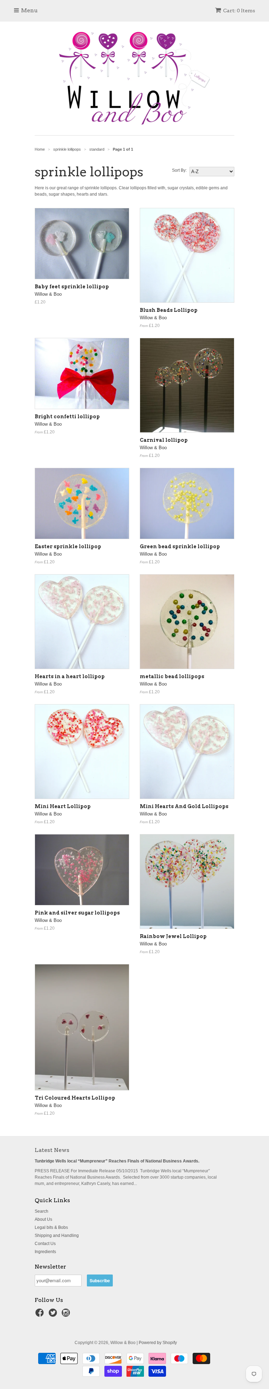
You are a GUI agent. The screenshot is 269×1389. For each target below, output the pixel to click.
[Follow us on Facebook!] (40, 1315)
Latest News (52, 1150)
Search (41, 1211)
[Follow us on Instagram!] (67, 1315)
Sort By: (179, 170)
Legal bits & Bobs (51, 1227)
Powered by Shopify (158, 1342)
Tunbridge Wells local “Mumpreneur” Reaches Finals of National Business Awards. (117, 1161)
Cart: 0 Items (239, 10)
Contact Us (45, 1243)
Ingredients (45, 1251)
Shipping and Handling (57, 1235)
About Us (43, 1219)
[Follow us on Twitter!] (54, 1315)
